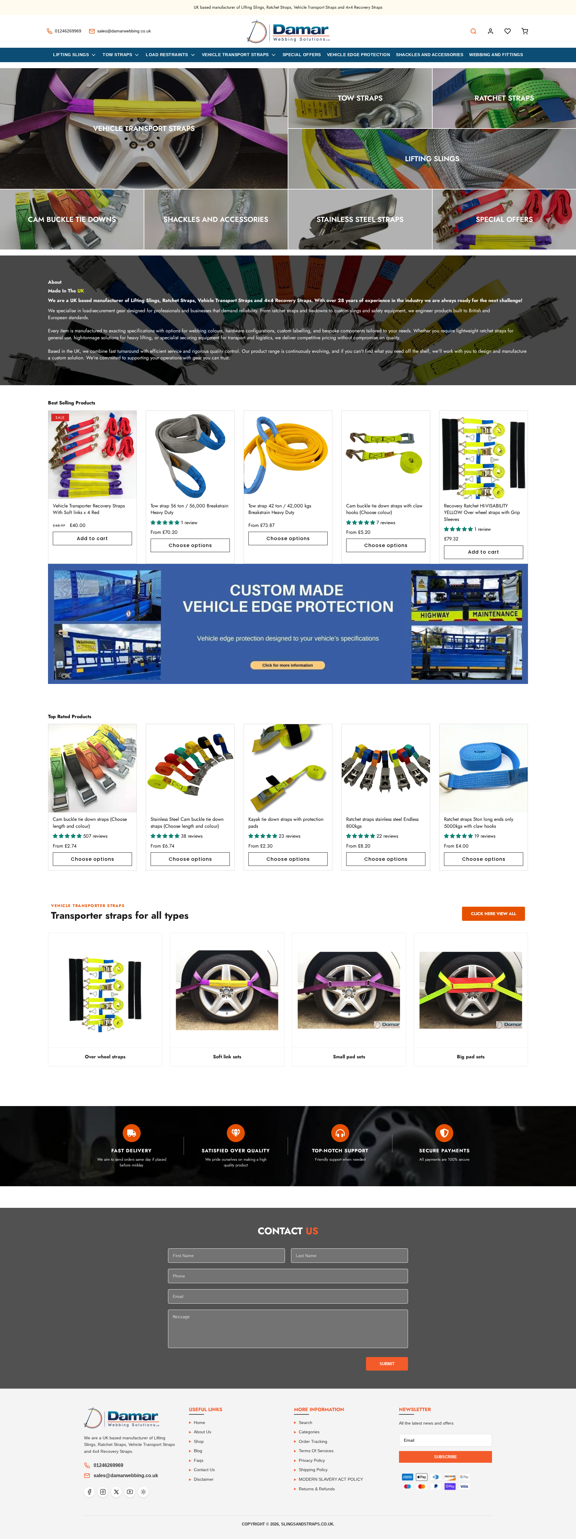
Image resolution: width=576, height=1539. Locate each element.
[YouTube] (129, 1492)
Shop (199, 1441)
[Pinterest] (143, 1492)
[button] (516, 487)
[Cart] (525, 31)
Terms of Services (316, 1450)
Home (199, 1422)
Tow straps (117, 54)
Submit (387, 1364)
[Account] (490, 31)
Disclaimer (204, 1479)
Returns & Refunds (317, 1488)
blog (198, 1450)
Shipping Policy (313, 1469)
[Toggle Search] (473, 31)
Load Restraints (167, 54)
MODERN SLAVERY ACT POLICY (331, 1479)
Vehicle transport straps (235, 54)
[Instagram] (103, 1492)
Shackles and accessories (429, 54)
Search (305, 1422)
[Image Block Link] (288, 624)
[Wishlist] (507, 31)
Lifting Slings (71, 54)
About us (202, 1431)
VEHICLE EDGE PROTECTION (358, 54)
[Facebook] (89, 1492)
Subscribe (445, 1457)
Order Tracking (313, 1441)
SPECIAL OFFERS (302, 54)
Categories (309, 1431)
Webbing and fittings (496, 54)
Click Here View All (493, 914)
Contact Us (204, 1469)
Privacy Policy (312, 1460)
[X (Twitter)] (116, 1492)
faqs (198, 1460)
